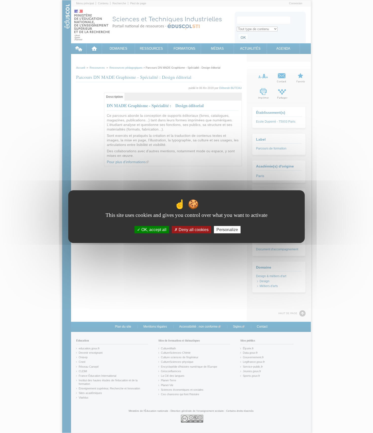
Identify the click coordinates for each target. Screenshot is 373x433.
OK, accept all (153, 229)
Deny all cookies (193, 229)
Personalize (227, 229)
